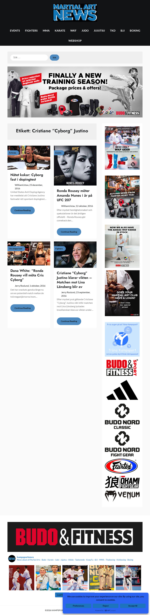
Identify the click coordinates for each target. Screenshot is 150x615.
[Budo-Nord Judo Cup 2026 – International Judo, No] (101, 577)
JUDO (85, 30)
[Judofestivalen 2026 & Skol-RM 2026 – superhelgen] (48, 577)
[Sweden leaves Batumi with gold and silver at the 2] (128, 577)
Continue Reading (23, 210)
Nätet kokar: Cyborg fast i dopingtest (26, 177)
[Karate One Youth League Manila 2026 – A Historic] (75, 577)
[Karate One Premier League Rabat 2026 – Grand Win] (21, 577)
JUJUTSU (99, 30)
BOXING (135, 30)
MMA (46, 30)
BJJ (123, 30)
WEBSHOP (75, 40)
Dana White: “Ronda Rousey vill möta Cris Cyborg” (27, 275)
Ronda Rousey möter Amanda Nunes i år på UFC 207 (74, 195)
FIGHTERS (31, 30)
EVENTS (15, 30)
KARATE (60, 30)
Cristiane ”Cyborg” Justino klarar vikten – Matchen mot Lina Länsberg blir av (74, 279)
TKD (112, 30)
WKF (73, 30)
